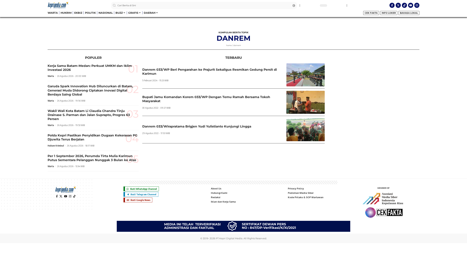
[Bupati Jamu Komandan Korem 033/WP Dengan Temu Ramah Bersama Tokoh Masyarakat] (305, 102)
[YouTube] (65, 196)
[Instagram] (416, 5)
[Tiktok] (404, 5)
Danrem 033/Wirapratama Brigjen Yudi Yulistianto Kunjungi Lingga (196, 126)
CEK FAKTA (371, 13)
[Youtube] (410, 5)
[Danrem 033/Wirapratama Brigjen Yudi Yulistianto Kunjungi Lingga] (305, 129)
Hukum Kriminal (56, 145)
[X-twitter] (398, 5)
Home (229, 45)
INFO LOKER (389, 13)
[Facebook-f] (392, 5)
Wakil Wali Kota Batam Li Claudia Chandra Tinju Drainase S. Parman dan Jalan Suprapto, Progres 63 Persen (89, 115)
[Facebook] (57, 196)
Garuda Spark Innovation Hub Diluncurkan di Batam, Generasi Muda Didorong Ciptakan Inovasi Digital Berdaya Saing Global (90, 90)
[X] (61, 196)
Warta (51, 76)
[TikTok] (74, 196)
